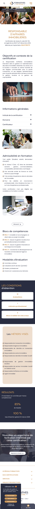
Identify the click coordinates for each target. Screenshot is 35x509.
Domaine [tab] (6, 120)
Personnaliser (10, 501)
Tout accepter (10, 495)
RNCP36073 (25, 45)
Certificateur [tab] (8, 124)
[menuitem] (30, 3)
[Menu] (30, 3)
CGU (26, 499)
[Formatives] (17, 3)
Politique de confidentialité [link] (10, 504)
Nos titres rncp (13, 9)
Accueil (4, 9)
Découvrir (16, 224)
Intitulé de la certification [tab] (13, 115)
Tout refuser (11, 498)
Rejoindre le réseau (16, 453)
